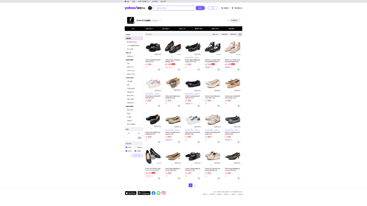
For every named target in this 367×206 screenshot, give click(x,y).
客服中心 (205, 194)
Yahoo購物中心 (135, 8)
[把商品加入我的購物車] (159, 69)
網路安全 (226, 194)
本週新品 (234, 20)
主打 (132, 28)
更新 (241, 192)
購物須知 (219, 194)
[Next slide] (160, 47)
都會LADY (215, 28)
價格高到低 (233, 34)
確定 (139, 138)
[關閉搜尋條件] (153, 8)
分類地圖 (239, 194)
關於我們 (212, 194)
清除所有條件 (137, 155)
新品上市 (182, 28)
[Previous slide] (146, 47)
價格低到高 (225, 34)
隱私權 (233, 194)
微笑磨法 (232, 28)
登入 (213, 8)
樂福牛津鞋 (199, 28)
